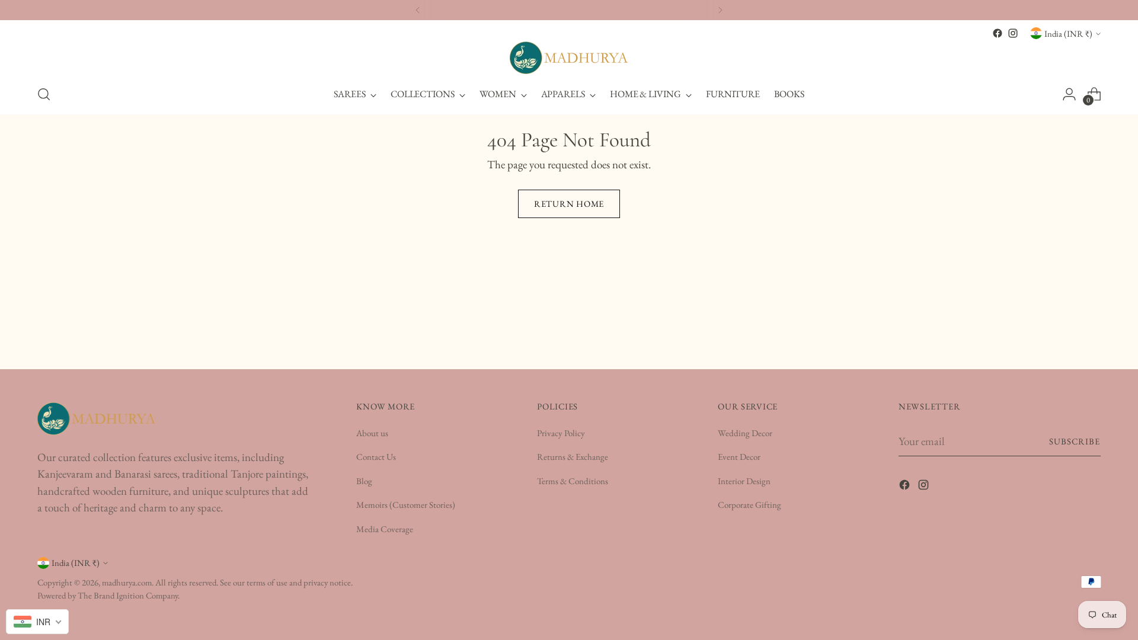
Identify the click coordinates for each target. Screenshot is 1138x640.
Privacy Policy (561, 433)
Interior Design (744, 481)
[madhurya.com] (569, 57)
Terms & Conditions (572, 481)
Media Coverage (384, 529)
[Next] (720, 10)
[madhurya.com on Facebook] (997, 33)
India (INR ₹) (1068, 33)
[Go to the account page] (1069, 94)
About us (372, 433)
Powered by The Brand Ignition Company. (108, 595)
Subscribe (1075, 441)
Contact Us (376, 456)
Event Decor (739, 456)
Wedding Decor (745, 433)
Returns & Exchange (572, 456)
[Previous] (418, 10)
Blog (364, 481)
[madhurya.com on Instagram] (1013, 33)
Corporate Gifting (749, 504)
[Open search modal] (44, 94)
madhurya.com (127, 582)
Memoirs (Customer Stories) (405, 504)
